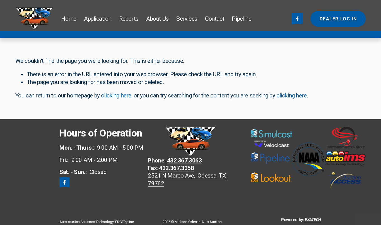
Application (97, 18)
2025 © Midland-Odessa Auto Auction (192, 222)
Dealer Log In (338, 18)
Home (68, 18)
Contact (214, 18)
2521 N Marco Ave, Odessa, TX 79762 (187, 179)
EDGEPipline (124, 222)
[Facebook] (297, 18)
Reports (129, 18)
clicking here (116, 95)
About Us (157, 18)
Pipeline (241, 18)
